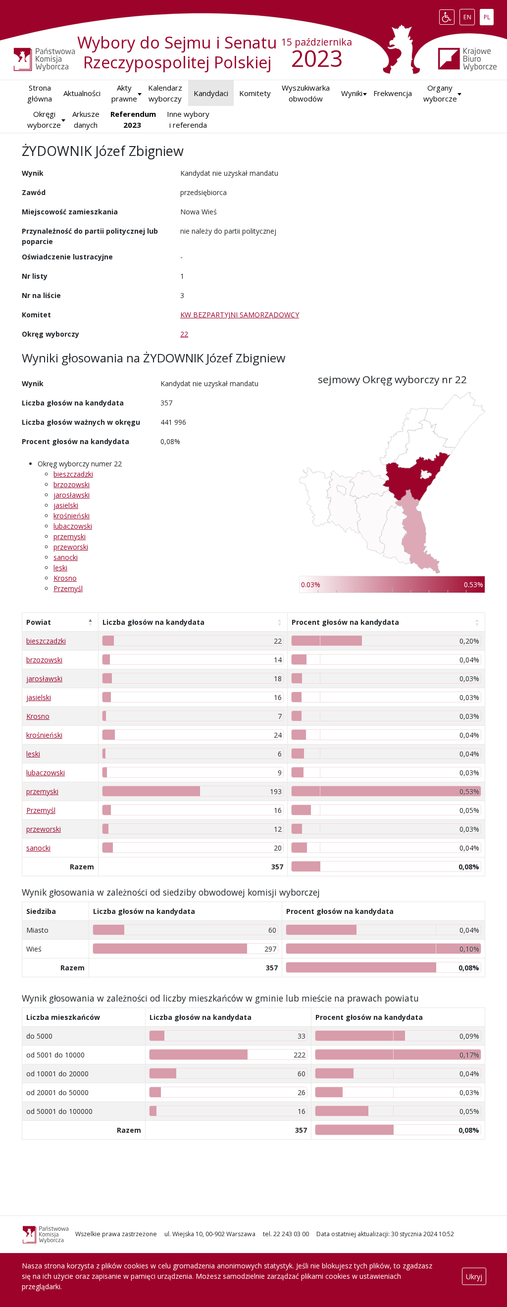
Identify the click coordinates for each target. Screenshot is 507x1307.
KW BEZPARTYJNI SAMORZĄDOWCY (239, 314)
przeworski (70, 547)
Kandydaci (211, 93)
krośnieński (71, 515)
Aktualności (82, 93)
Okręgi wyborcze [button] (44, 119)
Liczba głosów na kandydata (153, 622)
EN (469, 15)
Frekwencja (392, 93)
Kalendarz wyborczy (165, 93)
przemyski (69, 536)
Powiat (38, 622)
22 (184, 334)
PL (488, 15)
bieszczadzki (73, 474)
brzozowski (71, 484)
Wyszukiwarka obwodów (306, 93)
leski (60, 567)
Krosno (65, 578)
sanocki (65, 557)
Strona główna (39, 93)
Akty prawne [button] (124, 93)
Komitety (255, 93)
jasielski (65, 505)
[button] (352, 93)
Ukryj (474, 1276)
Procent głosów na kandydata (345, 622)
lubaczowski (72, 526)
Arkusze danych (86, 119)
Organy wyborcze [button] (440, 93)
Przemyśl (68, 588)
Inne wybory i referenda (188, 119)
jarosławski (71, 495)
